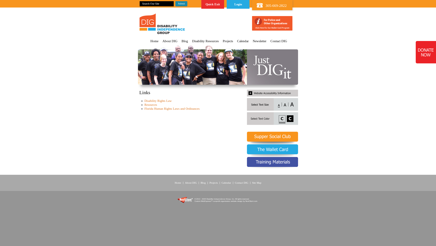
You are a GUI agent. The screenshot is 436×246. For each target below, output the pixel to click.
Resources (150, 104)
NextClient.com (251, 201)
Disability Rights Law (158, 100)
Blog (185, 41)
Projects (228, 41)
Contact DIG (278, 41)
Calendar (243, 41)
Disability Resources (205, 41)
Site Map (256, 182)
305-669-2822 (276, 5)
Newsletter (259, 41)
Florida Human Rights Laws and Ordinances (172, 108)
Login (238, 4)
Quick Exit (213, 4)
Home (154, 41)
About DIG (169, 41)
